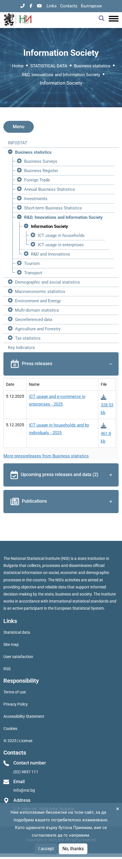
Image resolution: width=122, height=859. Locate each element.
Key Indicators (21, 347)
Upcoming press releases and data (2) (59, 474)
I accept (46, 848)
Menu (18, 126)
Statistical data (16, 632)
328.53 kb (107, 408)
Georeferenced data (33, 319)
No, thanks (73, 848)
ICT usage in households (61, 235)
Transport (33, 272)
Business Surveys (40, 161)
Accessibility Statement (23, 716)
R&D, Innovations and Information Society (61, 74)
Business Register (41, 170)
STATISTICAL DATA (48, 65)
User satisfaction (18, 656)
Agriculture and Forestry (37, 328)
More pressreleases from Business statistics (46, 456)
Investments (35, 198)
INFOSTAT (17, 142)
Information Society (49, 226)
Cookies (10, 728)
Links (52, 5)
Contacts (68, 5)
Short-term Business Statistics (53, 208)
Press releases (37, 363)
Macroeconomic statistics (40, 291)
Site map (11, 644)
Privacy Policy (15, 704)
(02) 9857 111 (25, 772)
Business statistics (92, 65)
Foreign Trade (37, 180)
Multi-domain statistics (37, 310)
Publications (34, 501)
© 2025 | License (17, 740)
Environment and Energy (38, 300)
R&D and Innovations (50, 254)
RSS (6, 669)
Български (91, 5)
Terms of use (14, 692)
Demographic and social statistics (47, 282)
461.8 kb (106, 437)
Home (18, 65)
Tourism (32, 263)
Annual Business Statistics (49, 189)
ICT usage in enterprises (61, 244)
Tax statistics (28, 338)
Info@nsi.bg (24, 790)
